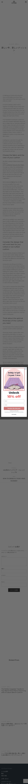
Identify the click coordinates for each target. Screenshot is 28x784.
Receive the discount (14, 408)
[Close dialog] (25, 369)
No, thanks (14, 414)
